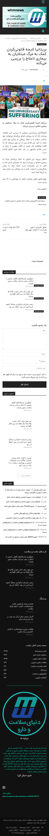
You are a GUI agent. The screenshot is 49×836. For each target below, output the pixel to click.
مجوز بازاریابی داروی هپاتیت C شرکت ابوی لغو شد (36, 230)
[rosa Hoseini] (40, 69)
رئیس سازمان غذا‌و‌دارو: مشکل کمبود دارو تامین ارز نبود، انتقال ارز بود (20, 442)
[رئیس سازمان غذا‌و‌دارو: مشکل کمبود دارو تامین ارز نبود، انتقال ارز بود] (39, 307)
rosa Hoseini (34, 70)
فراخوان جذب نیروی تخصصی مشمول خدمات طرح (23, 497)
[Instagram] (5, 787)
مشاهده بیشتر (26, 476)
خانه (45, 38)
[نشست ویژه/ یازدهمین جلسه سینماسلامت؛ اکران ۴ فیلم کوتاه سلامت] (39, 607)
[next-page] (40, 316)
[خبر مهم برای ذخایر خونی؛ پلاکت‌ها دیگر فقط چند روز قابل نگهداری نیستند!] (39, 295)
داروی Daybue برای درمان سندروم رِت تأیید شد (21, 537)
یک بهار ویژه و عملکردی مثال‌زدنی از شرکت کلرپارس (23, 518)
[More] (24, 81)
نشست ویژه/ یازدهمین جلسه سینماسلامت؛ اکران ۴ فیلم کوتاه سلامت (21, 606)
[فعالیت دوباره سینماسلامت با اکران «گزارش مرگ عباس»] (39, 632)
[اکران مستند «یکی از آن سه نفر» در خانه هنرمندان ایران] (39, 620)
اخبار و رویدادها (35, 38)
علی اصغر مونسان (40, 490)
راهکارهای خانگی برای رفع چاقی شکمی (27, 513)
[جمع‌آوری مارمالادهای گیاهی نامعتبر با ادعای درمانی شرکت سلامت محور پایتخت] (39, 282)
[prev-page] (44, 316)
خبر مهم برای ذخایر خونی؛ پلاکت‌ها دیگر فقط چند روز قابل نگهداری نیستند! (20, 294)
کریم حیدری (42, 506)
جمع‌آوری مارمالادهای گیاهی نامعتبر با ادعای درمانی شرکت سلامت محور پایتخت (19, 281)
